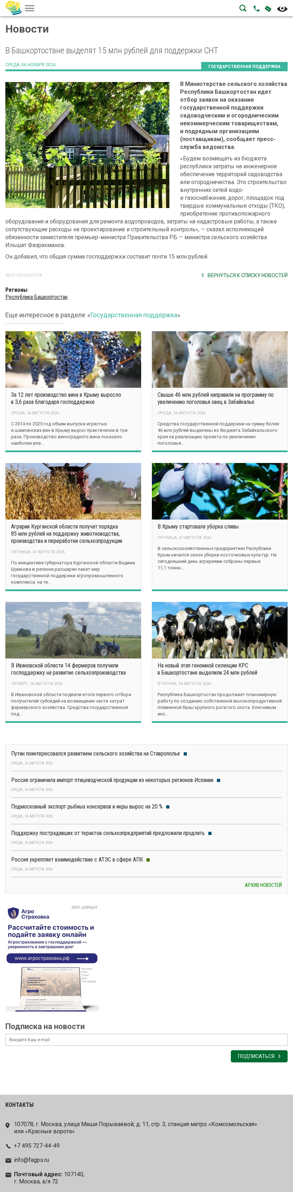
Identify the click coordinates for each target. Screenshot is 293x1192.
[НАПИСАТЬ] (265, 8)
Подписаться (256, 1056)
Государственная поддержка (244, 66)
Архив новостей (263, 885)
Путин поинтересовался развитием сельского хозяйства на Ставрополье (95, 753)
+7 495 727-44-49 (37, 1145)
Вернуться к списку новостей (248, 275)
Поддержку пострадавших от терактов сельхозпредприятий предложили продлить (108, 833)
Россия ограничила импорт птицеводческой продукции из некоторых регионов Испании (112, 780)
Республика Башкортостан (36, 297)
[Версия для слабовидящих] (282, 9)
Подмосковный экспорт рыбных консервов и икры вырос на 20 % (87, 806)
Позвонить (256, 8)
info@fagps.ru (31, 1160)
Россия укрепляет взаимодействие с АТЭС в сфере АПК (77, 859)
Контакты (19, 1104)
